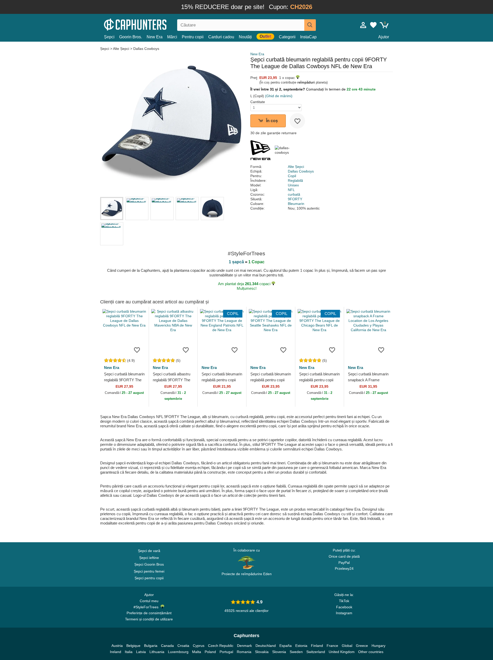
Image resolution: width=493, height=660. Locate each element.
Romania (244, 652)
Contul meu (149, 601)
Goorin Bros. (130, 37)
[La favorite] (297, 121)
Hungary (378, 646)
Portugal (226, 652)
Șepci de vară (149, 551)
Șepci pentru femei (149, 571)
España (285, 646)
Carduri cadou (221, 37)
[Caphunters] (149, 24)
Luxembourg (178, 652)
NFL (291, 190)
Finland (317, 646)
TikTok (344, 601)
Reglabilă (295, 180)
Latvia (141, 652)
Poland (210, 652)
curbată (294, 194)
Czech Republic (220, 646)
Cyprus (198, 646)
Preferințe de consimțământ (149, 613)
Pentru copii (193, 37)
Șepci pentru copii (149, 578)
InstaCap (308, 37)
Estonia (301, 646)
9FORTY (295, 199)
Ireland (115, 652)
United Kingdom (342, 652)
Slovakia (262, 652)
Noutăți (245, 37)
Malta (196, 652)
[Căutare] (310, 25)
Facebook (344, 607)
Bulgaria (150, 646)
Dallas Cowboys (146, 49)
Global (347, 646)
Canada (167, 646)
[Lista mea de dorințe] (373, 25)
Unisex (293, 185)
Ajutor (383, 37)
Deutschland (265, 646)
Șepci (109, 37)
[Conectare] (363, 25)
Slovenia (279, 652)
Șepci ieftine (149, 558)
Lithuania (156, 652)
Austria (117, 646)
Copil (292, 176)
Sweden (296, 652)
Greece (362, 646)
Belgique (133, 646)
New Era (155, 37)
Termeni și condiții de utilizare (149, 619)
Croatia (183, 646)
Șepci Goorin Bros (149, 564)
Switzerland (315, 652)
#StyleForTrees (147, 607)
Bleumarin (296, 204)
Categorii (287, 37)
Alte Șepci (121, 49)
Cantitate (257, 102)
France (332, 646)
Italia (128, 652)
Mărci (172, 37)
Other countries (370, 652)
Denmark (244, 646)
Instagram (344, 613)
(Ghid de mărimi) (278, 96)
